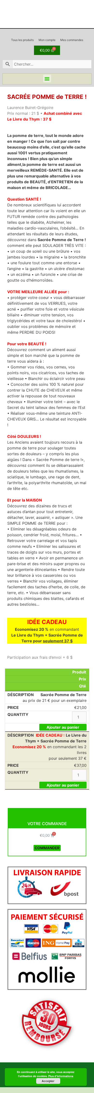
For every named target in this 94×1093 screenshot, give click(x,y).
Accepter (48, 1081)
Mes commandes (71, 40)
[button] (47, 78)
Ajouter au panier (63, 727)
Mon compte (47, 40)
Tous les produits (22, 40)
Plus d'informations (60, 1076)
